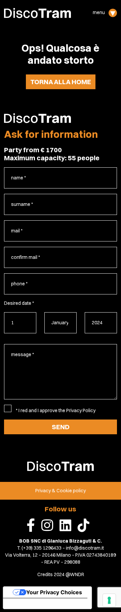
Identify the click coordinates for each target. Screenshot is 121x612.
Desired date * (19, 303)
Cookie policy (71, 491)
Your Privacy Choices (54, 592)
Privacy (43, 491)
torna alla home (60, 81)
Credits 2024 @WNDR (60, 574)
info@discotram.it (85, 548)
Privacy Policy (80, 410)
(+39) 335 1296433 (42, 548)
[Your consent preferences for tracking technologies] (109, 600)
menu (99, 13)
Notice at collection (33, 603)
